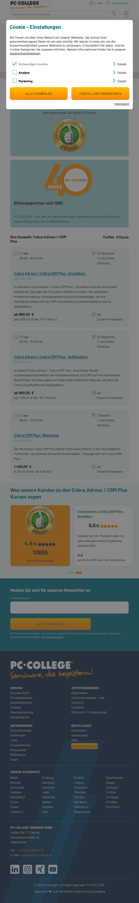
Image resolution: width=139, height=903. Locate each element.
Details (122, 64)
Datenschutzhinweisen (25, 53)
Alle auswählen (39, 94)
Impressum (121, 104)
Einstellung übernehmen (100, 94)
